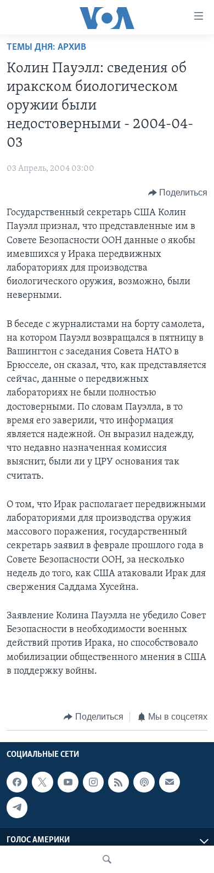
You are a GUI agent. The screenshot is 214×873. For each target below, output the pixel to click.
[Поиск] (107, 859)
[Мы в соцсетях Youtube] (68, 782)
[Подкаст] (143, 782)
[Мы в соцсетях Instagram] (93, 782)
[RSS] (118, 782)
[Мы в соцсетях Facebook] (17, 782)
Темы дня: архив (46, 48)
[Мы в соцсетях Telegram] (17, 807)
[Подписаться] (169, 782)
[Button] (178, 193)
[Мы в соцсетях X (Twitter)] (42, 782)
